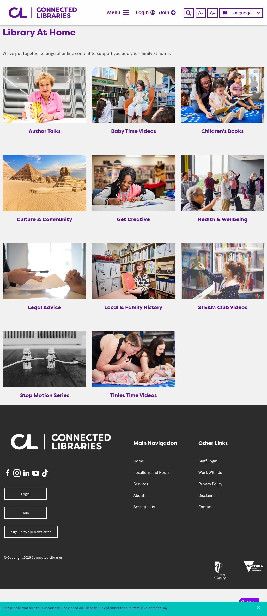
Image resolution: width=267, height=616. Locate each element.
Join (164, 12)
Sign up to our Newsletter (31, 532)
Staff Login (207, 461)
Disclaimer (207, 495)
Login (143, 12)
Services (141, 484)
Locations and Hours (152, 472)
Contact (205, 507)
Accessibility (144, 507)
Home (139, 461)
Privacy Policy (210, 484)
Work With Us (210, 472)
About (139, 495)
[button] (258, 607)
